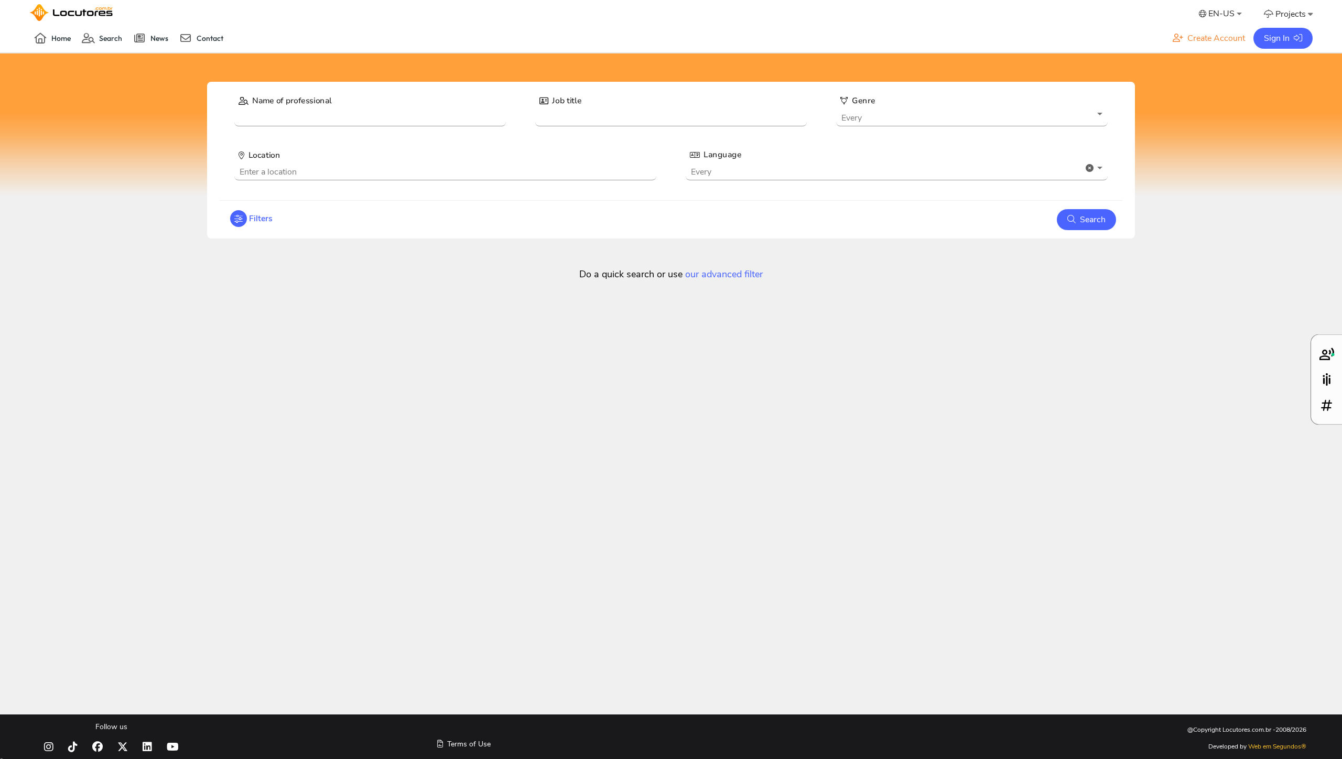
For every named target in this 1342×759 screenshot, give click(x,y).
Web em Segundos (1277, 746)
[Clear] (1090, 167)
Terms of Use (468, 744)
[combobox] (1219, 14)
